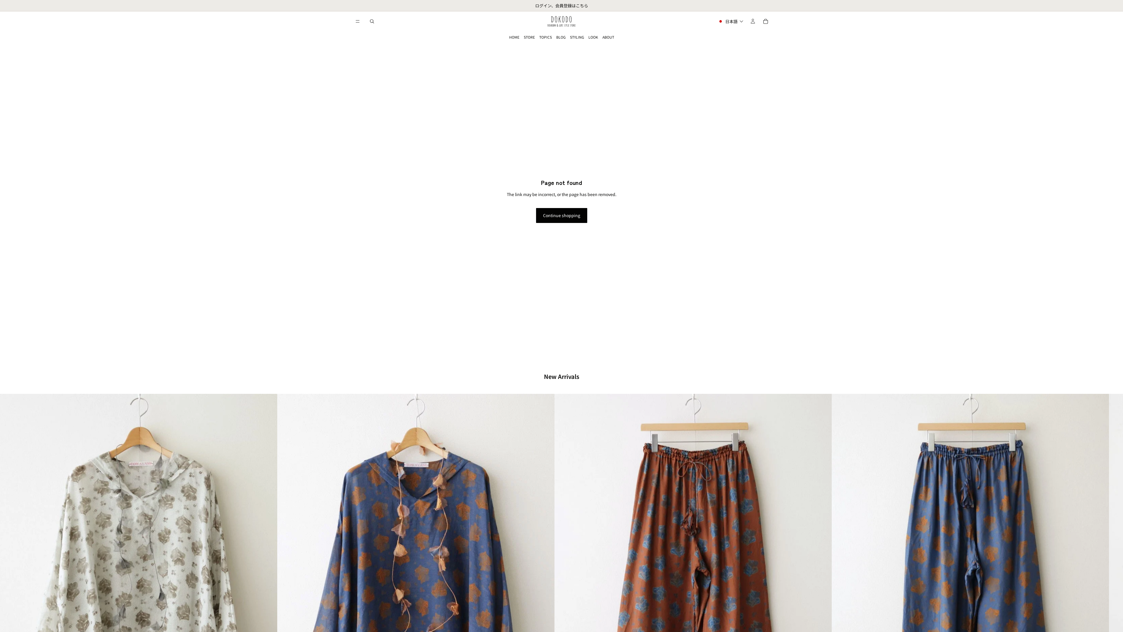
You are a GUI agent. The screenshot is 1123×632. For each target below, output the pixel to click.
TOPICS (545, 37)
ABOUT (608, 37)
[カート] (765, 21)
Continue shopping (561, 215)
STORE (529, 37)
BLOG (561, 37)
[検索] (372, 21)
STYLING (577, 37)
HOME (514, 37)
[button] (730, 21)
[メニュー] (357, 21)
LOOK (593, 37)
